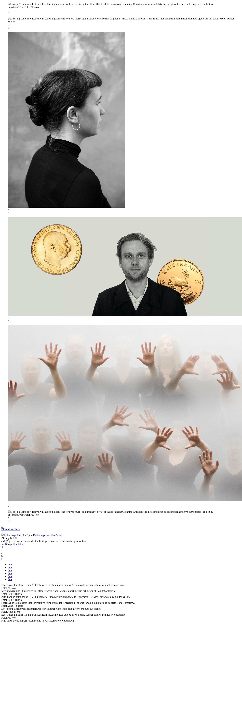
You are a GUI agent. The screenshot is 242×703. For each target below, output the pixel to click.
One (10, 564)
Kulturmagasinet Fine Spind (47, 535)
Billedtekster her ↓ (10, 529)
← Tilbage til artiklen (12, 544)
